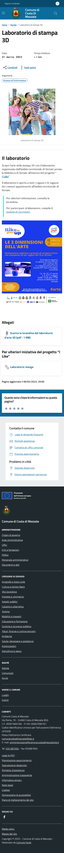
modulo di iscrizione (18, 211)
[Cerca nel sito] (55, 13)
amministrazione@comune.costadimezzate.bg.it (34, 742)
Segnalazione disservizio (14, 765)
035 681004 (12, 748)
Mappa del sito (9, 834)
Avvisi (5, 678)
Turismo (6, 611)
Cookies (6, 790)
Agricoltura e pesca (11, 651)
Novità (13, 24)
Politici (5, 555)
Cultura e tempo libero (13, 587)
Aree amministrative (12, 540)
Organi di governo (11, 535)
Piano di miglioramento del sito (18, 800)
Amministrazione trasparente (17, 775)
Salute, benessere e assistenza (18, 641)
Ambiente (7, 636)
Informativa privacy (12, 780)
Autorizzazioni (9, 646)
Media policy (8, 829)
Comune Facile (23, 842)
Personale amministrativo (15, 560)
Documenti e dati (10, 565)
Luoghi (5, 695)
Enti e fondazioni (10, 550)
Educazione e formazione (14, 621)
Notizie (5, 668)
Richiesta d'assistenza (13, 770)
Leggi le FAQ (8, 755)
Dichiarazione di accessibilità (16, 795)
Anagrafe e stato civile (13, 582)
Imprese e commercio (13, 596)
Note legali (7, 785)
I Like (5, 176)
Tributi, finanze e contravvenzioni (19, 631)
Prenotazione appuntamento (17, 760)
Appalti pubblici (9, 601)
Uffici (4, 545)
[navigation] (3, 13)
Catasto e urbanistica (13, 606)
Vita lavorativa (9, 592)
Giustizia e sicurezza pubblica (16, 626)
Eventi (5, 700)
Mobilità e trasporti (11, 616)
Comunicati (7, 673)
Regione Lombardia (12, 3)
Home (4, 24)
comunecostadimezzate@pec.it (18, 739)
